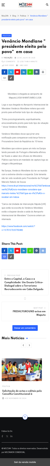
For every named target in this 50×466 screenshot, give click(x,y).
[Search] (47, 4)
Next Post (38, 308)
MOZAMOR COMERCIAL (15, 452)
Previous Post (13, 275)
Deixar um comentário (25, 328)
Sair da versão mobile (25, 462)
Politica (6, 386)
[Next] (29, 345)
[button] (3, 5)
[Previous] (23, 345)
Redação (8, 58)
